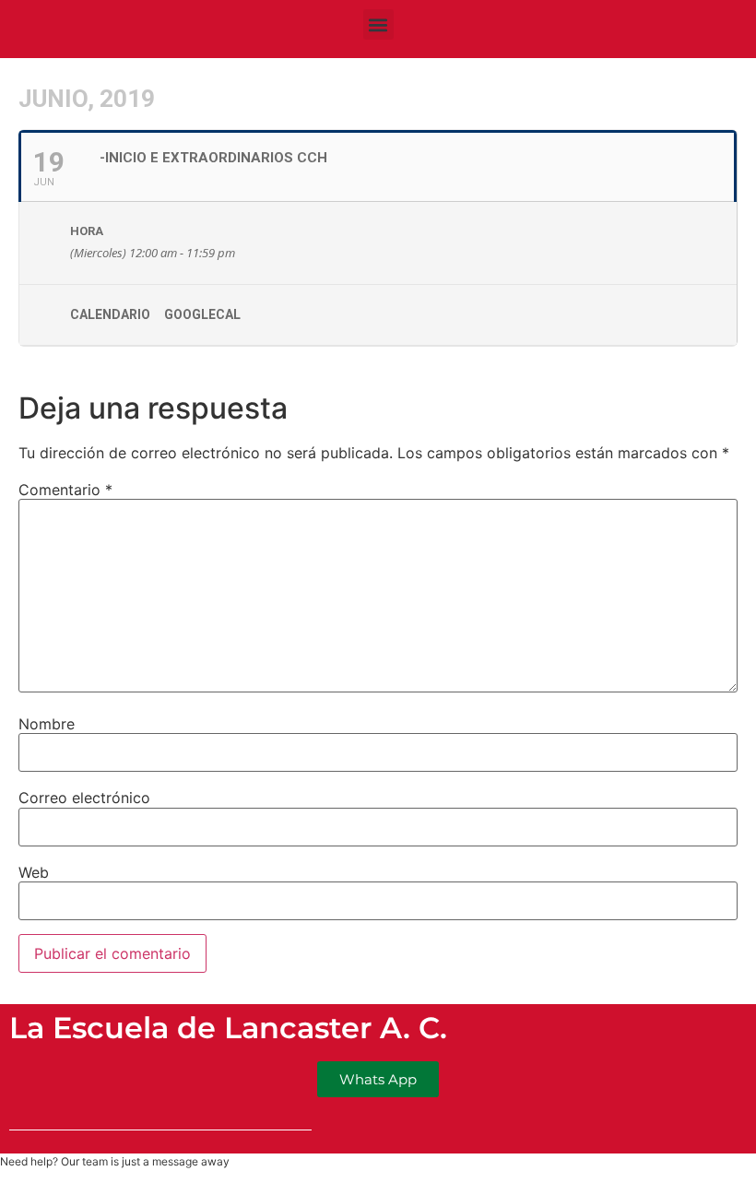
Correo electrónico (84, 797)
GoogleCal (202, 314)
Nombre (46, 723)
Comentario (65, 489)
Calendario (110, 314)
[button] (378, 24)
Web (33, 872)
